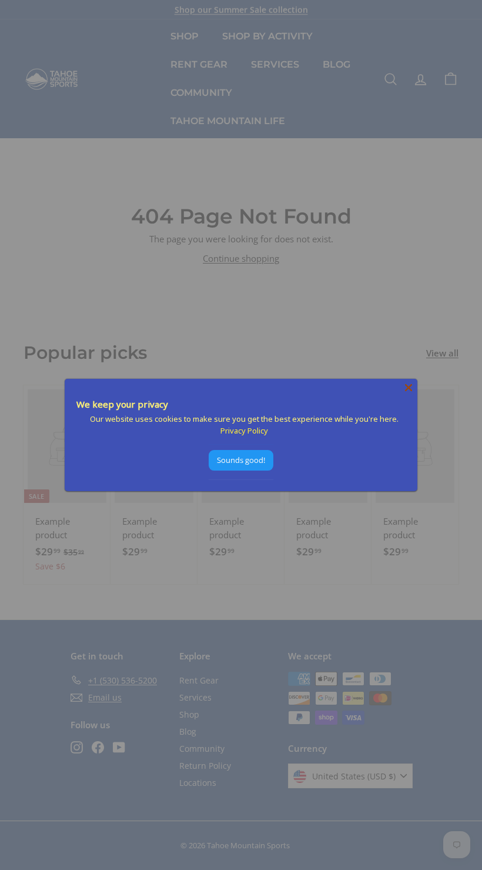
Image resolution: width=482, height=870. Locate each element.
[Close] (408, 388)
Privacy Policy (244, 430)
